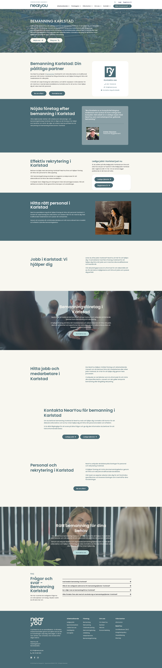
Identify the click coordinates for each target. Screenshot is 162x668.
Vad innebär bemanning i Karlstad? (74, 582)
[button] (115, 2)
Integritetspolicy (120, 632)
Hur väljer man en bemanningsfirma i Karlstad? (78, 590)
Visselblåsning (120, 635)
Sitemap (118, 638)
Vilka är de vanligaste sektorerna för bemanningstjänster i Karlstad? (86, 586)
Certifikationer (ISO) (122, 629)
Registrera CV (127, 2)
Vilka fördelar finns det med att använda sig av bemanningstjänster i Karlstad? (89, 594)
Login (119, 2)
